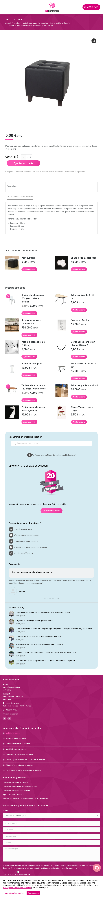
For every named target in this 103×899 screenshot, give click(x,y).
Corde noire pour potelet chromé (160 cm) (83, 343)
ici (77, 868)
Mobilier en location (56, 172)
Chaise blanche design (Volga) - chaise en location (32, 298)
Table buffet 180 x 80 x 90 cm (83, 365)
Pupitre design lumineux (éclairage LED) (33, 409)
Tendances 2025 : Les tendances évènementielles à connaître (39, 644)
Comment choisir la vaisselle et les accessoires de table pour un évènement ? (46, 653)
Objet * (5, 810)
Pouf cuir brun (28, 258)
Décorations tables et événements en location (23, 770)
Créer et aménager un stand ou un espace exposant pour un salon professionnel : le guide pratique (54, 628)
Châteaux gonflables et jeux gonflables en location (25, 760)
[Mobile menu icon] (4, 7)
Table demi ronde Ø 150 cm (82, 297)
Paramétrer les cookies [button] (14, 893)
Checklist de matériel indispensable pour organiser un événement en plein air (45, 661)
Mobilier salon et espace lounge (75, 172)
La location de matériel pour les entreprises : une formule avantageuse (43, 612)
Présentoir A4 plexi (80, 320)
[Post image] (11, 614)
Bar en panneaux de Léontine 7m (31, 322)
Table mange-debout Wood (84, 385)
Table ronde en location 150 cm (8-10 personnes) (33, 387)
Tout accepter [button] (33, 893)
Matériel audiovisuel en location (18, 744)
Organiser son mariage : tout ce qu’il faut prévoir (34, 620)
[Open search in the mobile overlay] (51, 443)
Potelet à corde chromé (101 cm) (33, 343)
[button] (93, 40)
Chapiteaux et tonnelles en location (19, 754)
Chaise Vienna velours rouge (82, 409)
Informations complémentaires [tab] (20, 196)
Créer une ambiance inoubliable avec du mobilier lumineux (38, 636)
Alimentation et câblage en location (19, 765)
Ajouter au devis (23, 163)
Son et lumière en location (16, 738)
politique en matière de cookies (17, 887)
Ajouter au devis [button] (29, 269)
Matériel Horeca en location (16, 749)
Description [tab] (11, 186)
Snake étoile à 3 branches (83, 258)
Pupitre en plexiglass (31, 363)
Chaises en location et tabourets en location (31, 172)
